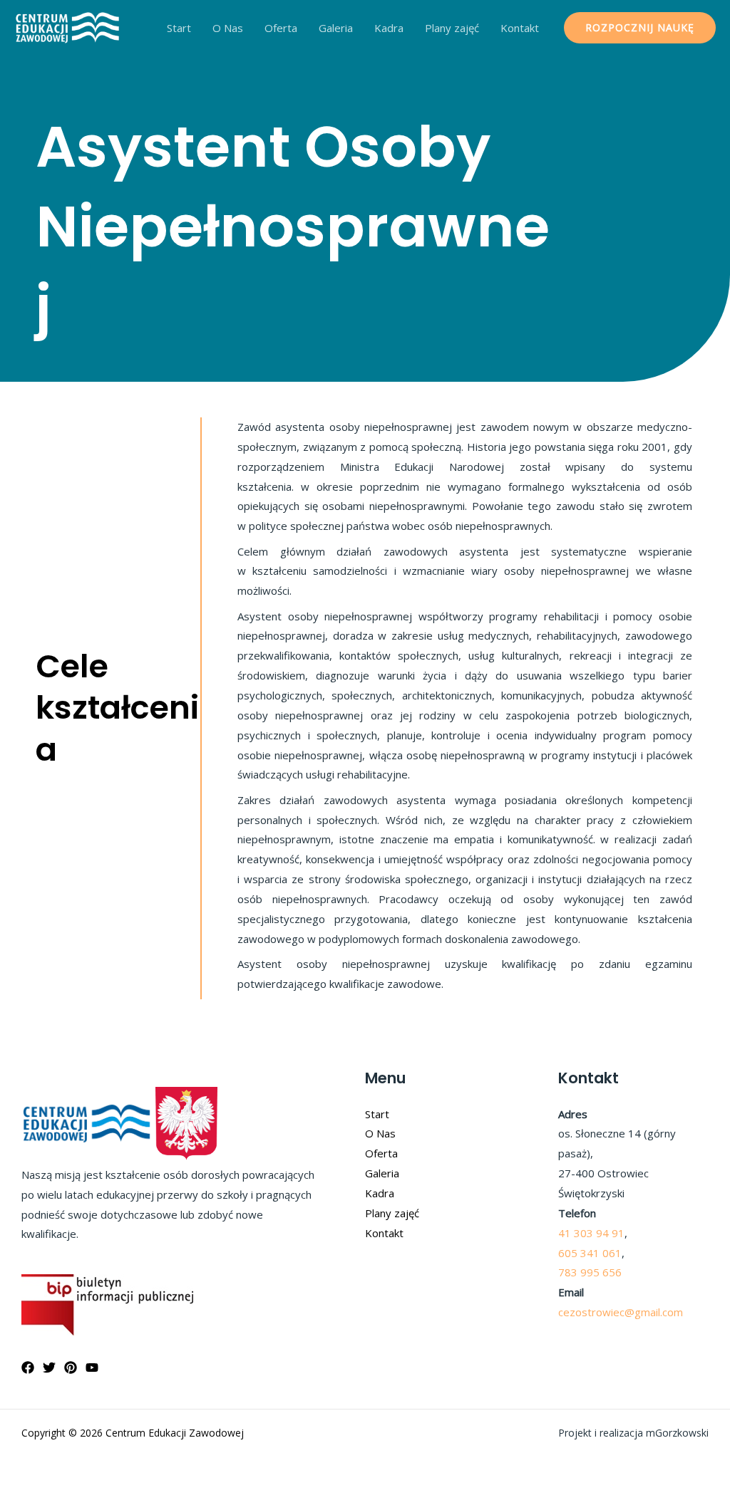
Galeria (336, 28)
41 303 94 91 (591, 1233)
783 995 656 (590, 1272)
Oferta (280, 28)
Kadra (388, 28)
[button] (640, 27)
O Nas (227, 28)
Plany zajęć (452, 28)
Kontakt (519, 28)
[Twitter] (49, 1367)
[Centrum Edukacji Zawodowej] (67, 26)
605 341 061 (590, 1253)
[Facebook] (27, 1367)
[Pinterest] (70, 1367)
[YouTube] (92, 1367)
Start (179, 28)
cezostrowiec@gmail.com (620, 1312)
